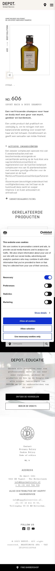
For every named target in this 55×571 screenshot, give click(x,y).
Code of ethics (27, 455)
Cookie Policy (27, 452)
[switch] (48, 285)
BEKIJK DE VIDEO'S (28, 406)
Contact (27, 446)
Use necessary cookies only (27, 336)
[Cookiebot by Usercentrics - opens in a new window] (40, 233)
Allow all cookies (27, 321)
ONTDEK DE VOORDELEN (27, 397)
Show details (41, 313)
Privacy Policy (27, 449)
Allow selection (27, 329)
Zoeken (46, 344)
